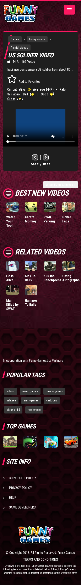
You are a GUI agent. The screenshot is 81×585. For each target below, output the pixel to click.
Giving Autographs (71, 278)
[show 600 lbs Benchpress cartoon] (50, 266)
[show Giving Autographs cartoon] (68, 266)
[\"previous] (35, 157)
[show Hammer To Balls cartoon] (31, 290)
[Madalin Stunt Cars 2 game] (71, 442)
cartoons (51, 400)
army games (31, 400)
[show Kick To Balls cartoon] (31, 266)
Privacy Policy (20, 488)
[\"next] (45, 157)
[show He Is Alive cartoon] (12, 266)
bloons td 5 (13, 409)
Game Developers (22, 507)
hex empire (34, 409)
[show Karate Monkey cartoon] (31, 207)
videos (11, 391)
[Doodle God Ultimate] (51, 442)
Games (15, 39)
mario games (30, 391)
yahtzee (11, 400)
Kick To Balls (30, 278)
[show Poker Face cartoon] (68, 207)
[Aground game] (10, 442)
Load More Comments (61, 184)
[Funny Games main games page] (48, 535)
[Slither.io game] (30, 442)
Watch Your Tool (11, 221)
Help (12, 498)
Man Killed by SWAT (12, 304)
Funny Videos (37, 39)
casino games (54, 391)
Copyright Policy (22, 478)
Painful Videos (19, 47)
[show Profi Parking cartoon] (50, 207)
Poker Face (66, 219)
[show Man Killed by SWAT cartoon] (12, 290)
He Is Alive (10, 278)
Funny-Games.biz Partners (46, 361)
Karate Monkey (31, 219)
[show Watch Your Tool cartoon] (12, 207)
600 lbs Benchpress (52, 278)
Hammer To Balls (31, 302)
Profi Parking (49, 219)
